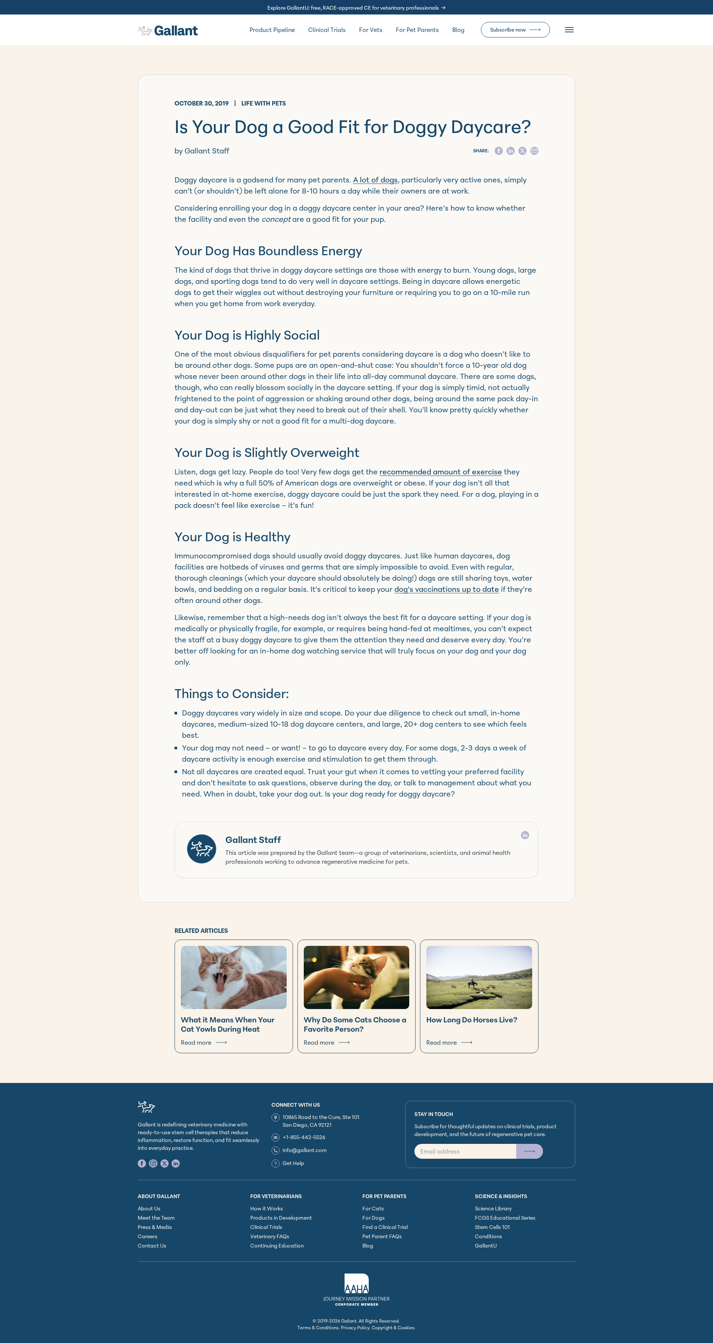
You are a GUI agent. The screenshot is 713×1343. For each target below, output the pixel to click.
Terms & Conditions (318, 1327)
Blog (458, 29)
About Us (149, 1208)
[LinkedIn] (525, 835)
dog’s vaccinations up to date (446, 589)
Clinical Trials (327, 29)
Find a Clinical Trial (385, 1227)
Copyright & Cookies (393, 1327)
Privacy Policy (355, 1327)
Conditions (488, 1236)
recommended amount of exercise (441, 471)
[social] (499, 151)
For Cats (373, 1208)
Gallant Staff (253, 839)
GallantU (486, 1245)
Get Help (293, 1163)
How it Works (266, 1208)
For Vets (370, 29)
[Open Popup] (529, 1151)
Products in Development (281, 1217)
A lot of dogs (375, 179)
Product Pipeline (272, 29)
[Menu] (569, 30)
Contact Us (152, 1245)
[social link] (142, 1163)
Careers (147, 1236)
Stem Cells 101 (492, 1227)
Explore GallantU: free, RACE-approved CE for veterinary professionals (353, 7)
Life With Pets (263, 103)
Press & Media (155, 1227)
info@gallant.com (305, 1150)
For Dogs (373, 1217)
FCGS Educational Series (505, 1217)
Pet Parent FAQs (382, 1236)
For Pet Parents (417, 29)
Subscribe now (508, 29)
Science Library (493, 1208)
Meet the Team (156, 1217)
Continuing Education (277, 1245)
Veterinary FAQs (269, 1236)
